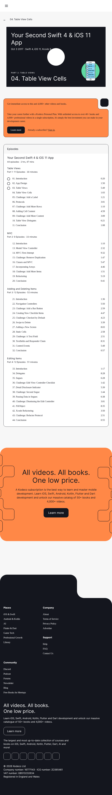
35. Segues (17, 378)
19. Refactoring (19, 276)
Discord (7, 669)
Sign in (51, 130)
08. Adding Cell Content (23, 211)
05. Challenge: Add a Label (25, 197)
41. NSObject (18, 406)
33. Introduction (19, 368)
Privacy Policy (49, 623)
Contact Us (48, 653)
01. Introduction (19, 178)
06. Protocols (18, 202)
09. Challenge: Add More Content (28, 216)
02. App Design (19, 183)
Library (7, 642)
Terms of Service (50, 619)
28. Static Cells (19, 332)
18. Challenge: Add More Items (26, 271)
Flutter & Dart (10, 628)
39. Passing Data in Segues (24, 396)
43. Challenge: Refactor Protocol (27, 415)
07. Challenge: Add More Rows (27, 206)
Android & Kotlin (12, 619)
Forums (7, 678)
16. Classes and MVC (22, 262)
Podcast (7, 674)
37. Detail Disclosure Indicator (26, 387)
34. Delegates (18, 373)
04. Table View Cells (22, 192)
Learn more (16, 130)
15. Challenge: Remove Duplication (29, 257)
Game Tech (9, 633)
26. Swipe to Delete (21, 322)
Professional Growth (13, 637)
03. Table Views (19, 188)
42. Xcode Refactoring (22, 410)
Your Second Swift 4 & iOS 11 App (30, 157)
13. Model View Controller (24, 248)
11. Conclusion (19, 225)
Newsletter (8, 683)
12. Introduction (19, 243)
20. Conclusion (19, 281)
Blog (6, 688)
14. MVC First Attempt (23, 253)
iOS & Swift (9, 614)
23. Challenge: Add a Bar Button (27, 308)
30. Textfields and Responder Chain (29, 341)
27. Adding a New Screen (24, 327)
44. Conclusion (19, 420)
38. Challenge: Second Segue (26, 392)
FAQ (45, 648)
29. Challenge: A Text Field (25, 336)
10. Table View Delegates (24, 220)
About (46, 614)
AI (5, 623)
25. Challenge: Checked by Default (28, 318)
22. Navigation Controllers (24, 304)
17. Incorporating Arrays (23, 267)
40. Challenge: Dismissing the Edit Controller (33, 401)
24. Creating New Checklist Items (28, 313)
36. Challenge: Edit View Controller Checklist (33, 382)
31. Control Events (21, 346)
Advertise (47, 628)
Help (45, 644)
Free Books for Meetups (15, 692)
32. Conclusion (19, 350)
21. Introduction (19, 299)
